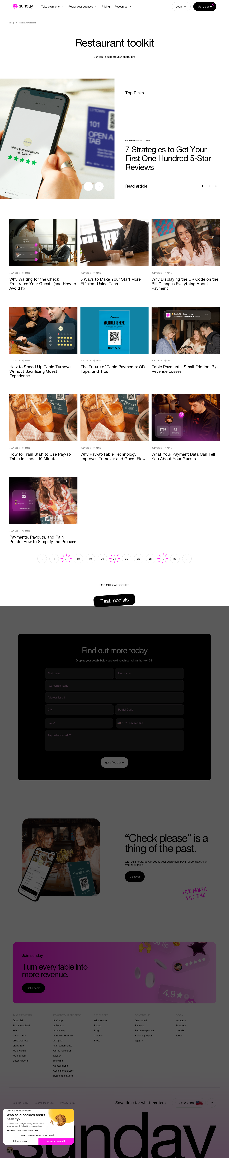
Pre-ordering (19, 1050)
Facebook (181, 1025)
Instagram (181, 1020)
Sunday (23, 6)
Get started (141, 1020)
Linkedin (180, 1030)
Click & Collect (20, 1040)
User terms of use (44, 1102)
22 (126, 558)
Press (97, 1040)
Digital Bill (18, 1020)
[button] (10, 1150)
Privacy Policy (67, 1102)
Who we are (100, 1020)
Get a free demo (114, 762)
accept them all (56, 1141)
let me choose (20, 1141)
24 (150, 558)
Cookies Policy (20, 1102)
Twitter (179, 1035)
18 (78, 558)
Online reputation (62, 1050)
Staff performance (62, 1045)
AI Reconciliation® (63, 1035)
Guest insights (60, 1065)
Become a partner (144, 1030)
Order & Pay (19, 1035)
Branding (58, 1060)
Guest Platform (20, 1060)
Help (137, 1040)
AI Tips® (57, 1040)
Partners (139, 1025)
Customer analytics (63, 1070)
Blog (96, 1030)
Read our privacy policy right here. (23, 1130)
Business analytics (63, 1075)
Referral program (144, 1035)
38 (174, 558)
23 (138, 558)
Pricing (97, 1025)
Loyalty (57, 1055)
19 (90, 558)
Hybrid (16, 1030)
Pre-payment (19, 1055)
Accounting (59, 1030)
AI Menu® (58, 1025)
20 (102, 558)
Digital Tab (18, 1045)
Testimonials (114, 600)
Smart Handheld (21, 1025)
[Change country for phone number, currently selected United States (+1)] (120, 723)
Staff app (58, 1020)
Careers (98, 1035)
